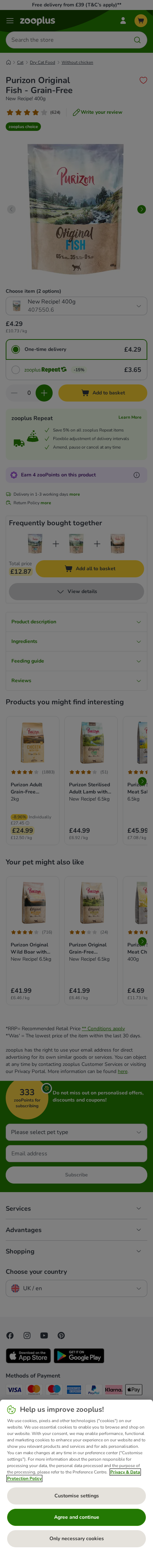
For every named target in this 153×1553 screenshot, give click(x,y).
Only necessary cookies (76, 1538)
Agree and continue (76, 1517)
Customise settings (76, 1495)
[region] (76, 1476)
